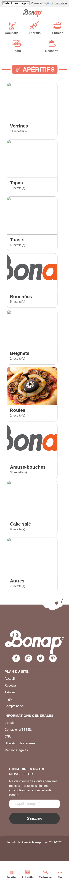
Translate (60, 3)
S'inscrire (34, 818)
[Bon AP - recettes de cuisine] (32, 13)
